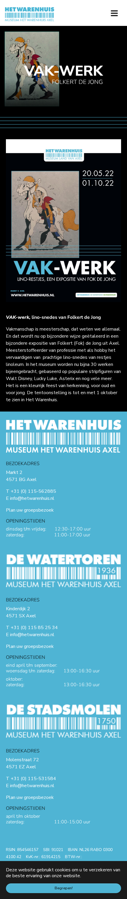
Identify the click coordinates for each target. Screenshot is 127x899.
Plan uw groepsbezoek (30, 510)
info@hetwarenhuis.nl (32, 498)
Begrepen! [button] (64, 888)
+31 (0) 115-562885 (33, 491)
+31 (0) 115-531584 (33, 778)
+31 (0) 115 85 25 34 (34, 627)
